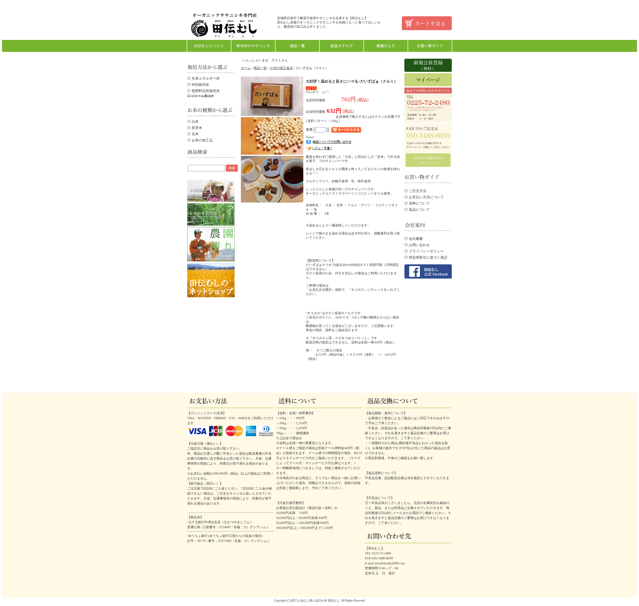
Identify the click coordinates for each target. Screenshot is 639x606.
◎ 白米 (193, 121)
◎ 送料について (417, 203)
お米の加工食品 (281, 68)
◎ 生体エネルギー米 (203, 78)
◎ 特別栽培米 (198, 85)
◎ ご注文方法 (415, 191)
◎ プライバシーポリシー (424, 251)
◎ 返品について (417, 209)
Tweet (310, 137)
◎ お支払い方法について (424, 197)
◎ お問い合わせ (417, 245)
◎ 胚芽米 (194, 128)
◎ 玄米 (193, 134)
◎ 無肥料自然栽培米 (203, 91)
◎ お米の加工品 (200, 140)
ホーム (246, 68)
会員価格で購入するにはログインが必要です (368, 116)
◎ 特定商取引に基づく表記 (425, 257)
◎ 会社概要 (413, 239)
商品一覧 (260, 68)
